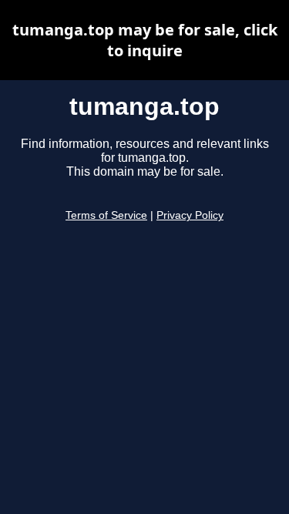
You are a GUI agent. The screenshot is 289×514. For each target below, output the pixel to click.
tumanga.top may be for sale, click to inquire (144, 40)
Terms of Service (106, 215)
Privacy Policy (189, 215)
